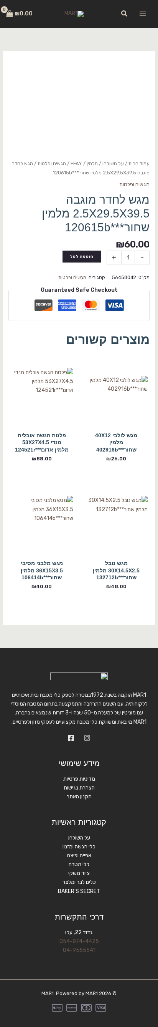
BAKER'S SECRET (79, 891)
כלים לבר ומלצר (79, 882)
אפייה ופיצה (79, 855)
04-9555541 (79, 950)
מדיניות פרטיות (79, 779)
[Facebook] (70, 737)
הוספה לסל (82, 256)
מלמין (92, 163)
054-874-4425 (79, 941)
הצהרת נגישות (79, 787)
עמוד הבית (139, 163)
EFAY (76, 163)
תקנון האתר (79, 796)
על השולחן (113, 163)
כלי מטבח (79, 864)
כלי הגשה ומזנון (79, 846)
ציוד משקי (79, 873)
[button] (123, 14)
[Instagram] (87, 737)
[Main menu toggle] (142, 14)
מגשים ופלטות (52, 163)
